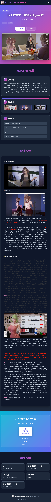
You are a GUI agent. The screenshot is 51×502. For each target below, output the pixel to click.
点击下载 (21, 28)
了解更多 (31, 28)
